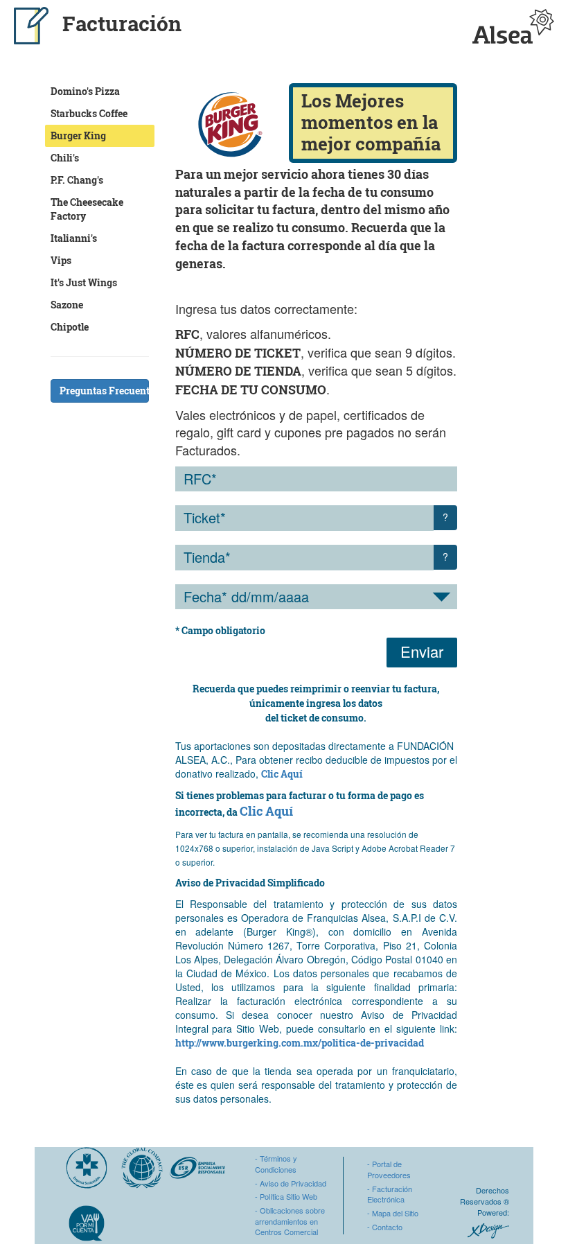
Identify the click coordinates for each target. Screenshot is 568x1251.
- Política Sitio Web (286, 1196)
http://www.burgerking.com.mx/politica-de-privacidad (299, 1042)
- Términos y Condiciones (276, 1164)
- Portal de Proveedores (389, 1169)
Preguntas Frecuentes (104, 390)
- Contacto (384, 1226)
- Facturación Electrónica (389, 1194)
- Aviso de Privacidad (290, 1183)
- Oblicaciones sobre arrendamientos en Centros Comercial (290, 1221)
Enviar (421, 651)
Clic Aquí (282, 773)
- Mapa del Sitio (392, 1212)
